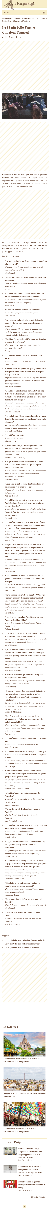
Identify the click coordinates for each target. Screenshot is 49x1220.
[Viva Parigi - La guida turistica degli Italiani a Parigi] (24, 5)
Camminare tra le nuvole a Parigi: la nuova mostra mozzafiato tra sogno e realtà (30, 1169)
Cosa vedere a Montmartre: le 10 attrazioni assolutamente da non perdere (22, 1060)
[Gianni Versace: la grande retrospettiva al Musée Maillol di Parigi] (10, 1187)
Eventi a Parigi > (38, 1196)
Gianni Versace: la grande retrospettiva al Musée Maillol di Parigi (31, 1184)
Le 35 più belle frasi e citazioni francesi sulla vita (25, 940)
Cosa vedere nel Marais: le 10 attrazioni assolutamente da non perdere (20, 1130)
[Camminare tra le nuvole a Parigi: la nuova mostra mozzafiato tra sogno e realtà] (10, 1172)
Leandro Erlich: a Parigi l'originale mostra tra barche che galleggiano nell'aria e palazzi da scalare (30, 1153)
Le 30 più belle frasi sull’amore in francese (22, 943)
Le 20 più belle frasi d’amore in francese (22, 947)
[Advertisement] (24, 65)
